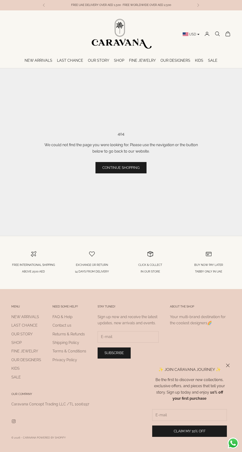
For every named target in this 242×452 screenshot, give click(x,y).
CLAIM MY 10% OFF (190, 431)
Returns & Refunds (68, 334)
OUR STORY (98, 60)
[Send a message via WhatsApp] (233, 443)
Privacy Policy (64, 360)
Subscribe (114, 353)
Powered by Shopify (51, 437)
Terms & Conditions (69, 351)
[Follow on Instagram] (13, 421)
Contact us (61, 325)
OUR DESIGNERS (175, 60)
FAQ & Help (62, 317)
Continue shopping (121, 168)
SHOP (119, 60)
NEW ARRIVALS (38, 60)
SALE (212, 60)
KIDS (199, 60)
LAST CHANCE (70, 60)
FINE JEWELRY (142, 60)
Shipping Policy (65, 342)
